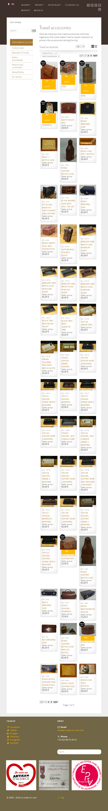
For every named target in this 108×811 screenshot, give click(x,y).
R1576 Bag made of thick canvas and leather (48, 209)
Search (35, 31)
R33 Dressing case (48, 641)
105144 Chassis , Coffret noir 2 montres (68, 477)
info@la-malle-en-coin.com (70, 730)
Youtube (13, 743)
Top (62, 797)
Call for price (47, 81)
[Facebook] (88, 5)
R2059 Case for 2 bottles (86, 683)
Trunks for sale (17, 48)
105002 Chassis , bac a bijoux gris (68, 436)
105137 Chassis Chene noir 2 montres (87, 400)
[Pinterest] (99, 5)
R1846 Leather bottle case (67, 171)
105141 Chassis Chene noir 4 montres (48, 400)
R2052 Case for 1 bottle (87, 152)
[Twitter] (92, 5)
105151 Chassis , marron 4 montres (47, 517)
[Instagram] (99, 9)
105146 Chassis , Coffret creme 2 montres (85, 519)
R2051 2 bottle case (48, 158)
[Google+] (95, 5)
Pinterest (14, 736)
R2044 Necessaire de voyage (88, 609)
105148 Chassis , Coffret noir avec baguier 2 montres (87, 479)
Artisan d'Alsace (19, 785)
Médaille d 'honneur (49, 783)
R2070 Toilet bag (67, 121)
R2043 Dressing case (85, 124)
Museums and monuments (17, 66)
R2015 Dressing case (46, 605)
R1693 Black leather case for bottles (48, 682)
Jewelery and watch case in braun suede (87, 246)
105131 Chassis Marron (65, 399)
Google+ (13, 733)
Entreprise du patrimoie (84, 783)
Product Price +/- (48, 53)
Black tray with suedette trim (66, 325)
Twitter (13, 730)
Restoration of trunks (20, 52)
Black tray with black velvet (47, 324)
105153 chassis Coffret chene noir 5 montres (48, 559)
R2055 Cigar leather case (68, 685)
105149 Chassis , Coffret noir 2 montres (68, 517)
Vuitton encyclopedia (17, 58)
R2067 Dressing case (85, 204)
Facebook (14, 727)
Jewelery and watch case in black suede (68, 288)
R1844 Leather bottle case (87, 575)
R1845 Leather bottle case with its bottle (67, 647)
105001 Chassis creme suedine (65, 362)
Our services (16, 76)
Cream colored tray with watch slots (48, 363)
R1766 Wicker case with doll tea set (68, 204)
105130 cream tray (86, 323)
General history (18, 72)
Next (95, 56)
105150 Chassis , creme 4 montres (46, 477)
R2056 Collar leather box (68, 557)
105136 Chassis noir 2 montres (48, 436)
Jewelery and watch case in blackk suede (49, 287)
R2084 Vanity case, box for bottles (48, 246)
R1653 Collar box (88, 643)
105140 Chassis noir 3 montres (87, 361)
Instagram (14, 740)
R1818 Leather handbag (66, 608)
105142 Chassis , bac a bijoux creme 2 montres (87, 439)
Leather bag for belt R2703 (67, 252)
